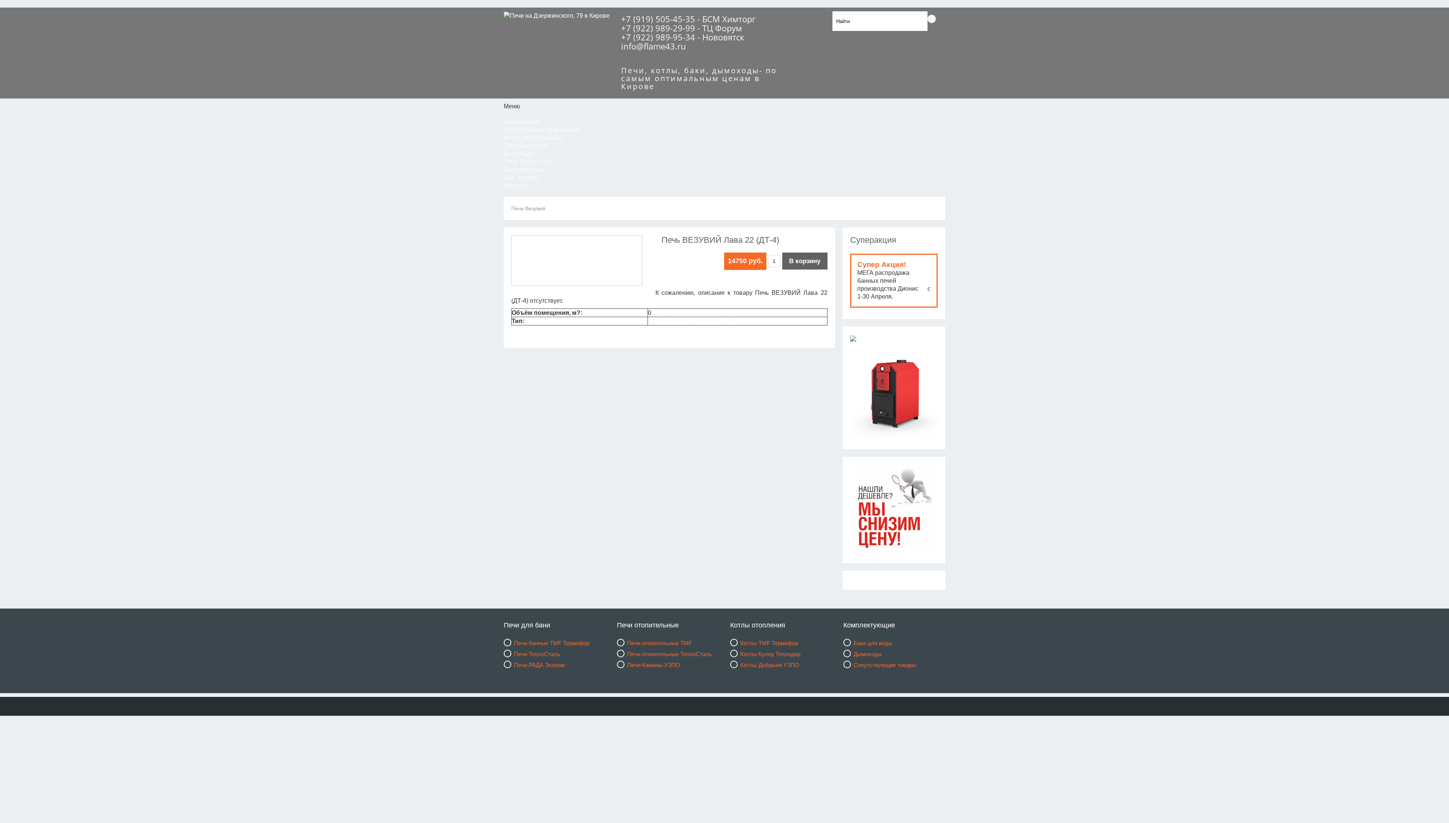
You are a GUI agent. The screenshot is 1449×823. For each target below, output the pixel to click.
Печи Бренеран (525, 145)
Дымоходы (519, 153)
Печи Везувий (528, 208)
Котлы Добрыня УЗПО (769, 665)
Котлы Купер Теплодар (770, 654)
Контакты (517, 185)
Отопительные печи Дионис (542, 129)
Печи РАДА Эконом (539, 665)
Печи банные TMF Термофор (551, 643)
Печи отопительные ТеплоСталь (669, 654)
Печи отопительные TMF (659, 643)
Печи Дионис (522, 122)
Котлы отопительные (533, 137)
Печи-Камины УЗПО (653, 665)
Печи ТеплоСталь (528, 161)
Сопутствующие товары (885, 665)
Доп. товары (521, 177)
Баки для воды (524, 169)
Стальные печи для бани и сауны (694, 321)
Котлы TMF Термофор (769, 643)
